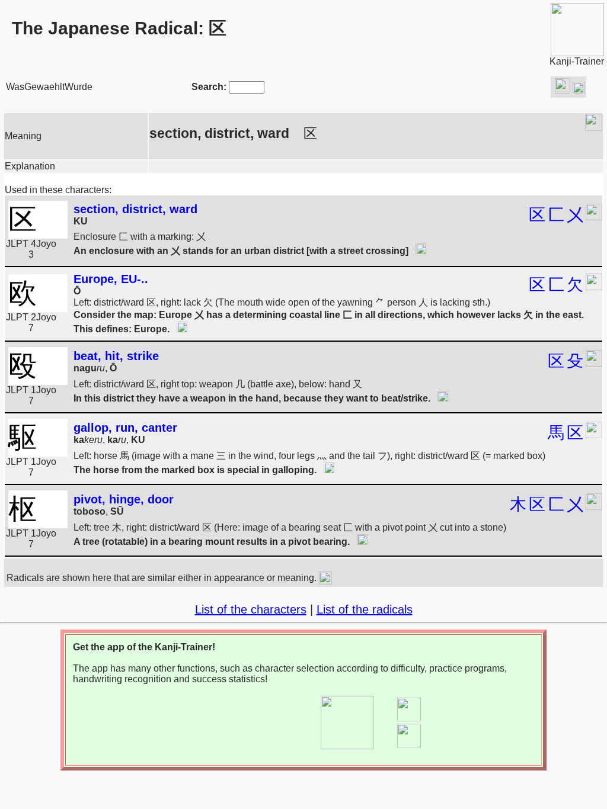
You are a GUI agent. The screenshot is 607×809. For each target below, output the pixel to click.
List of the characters (250, 609)
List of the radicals (365, 609)
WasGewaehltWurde (49, 87)
